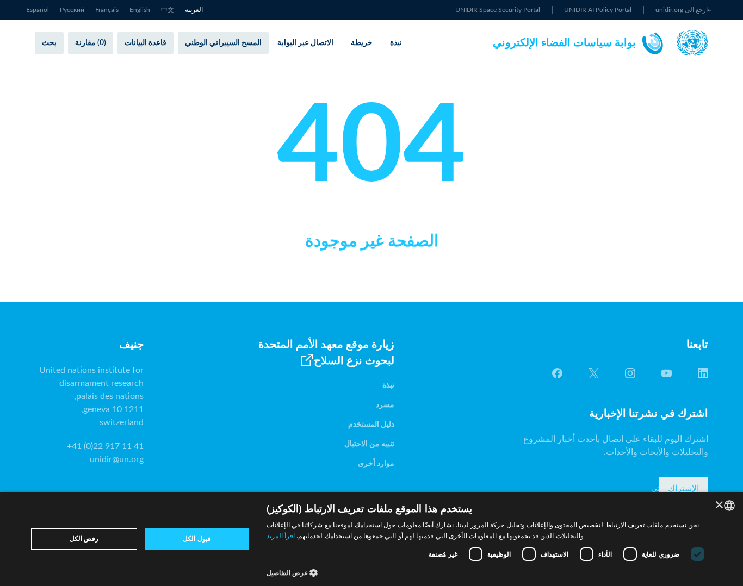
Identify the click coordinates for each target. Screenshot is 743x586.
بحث (49, 43)
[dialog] (371, 539)
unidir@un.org (117, 459)
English (139, 10)
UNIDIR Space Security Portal (497, 10)
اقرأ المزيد (281, 535)
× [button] (720, 505)
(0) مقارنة (90, 43)
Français (107, 10)
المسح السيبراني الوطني (223, 43)
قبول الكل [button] (196, 538)
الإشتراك (683, 488)
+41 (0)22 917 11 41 (105, 446)
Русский (72, 10)
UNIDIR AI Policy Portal (597, 10)
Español (37, 10)
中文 (167, 10)
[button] (488, 572)
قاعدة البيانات (145, 43)
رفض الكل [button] (84, 538)
